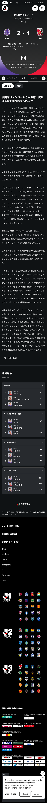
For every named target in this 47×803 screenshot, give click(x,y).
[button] (35, 8)
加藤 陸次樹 (12, 44)
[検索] (42, 8)
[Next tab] (43, 78)
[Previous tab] (3, 78)
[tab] (11, 78)
